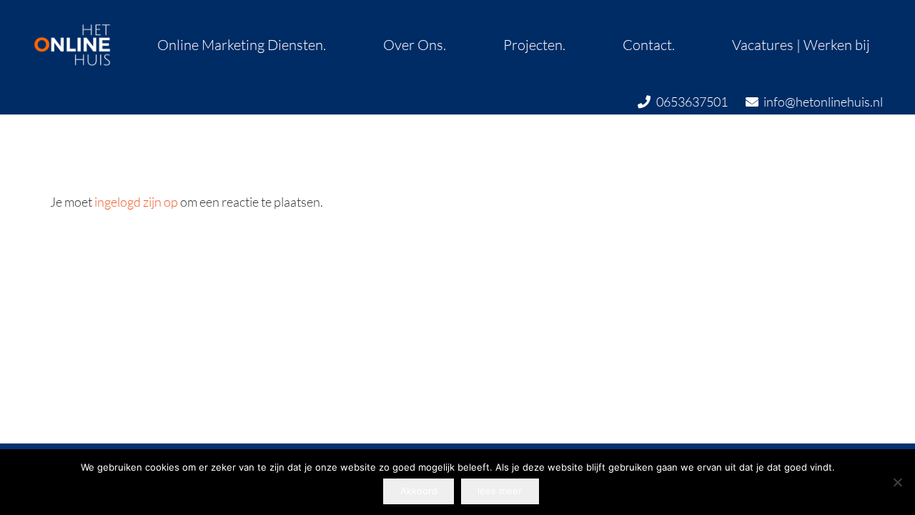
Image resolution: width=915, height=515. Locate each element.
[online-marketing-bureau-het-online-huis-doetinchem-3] (71, 44)
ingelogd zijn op (136, 202)
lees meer (500, 490)
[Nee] (897, 482)
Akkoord (418, 490)
